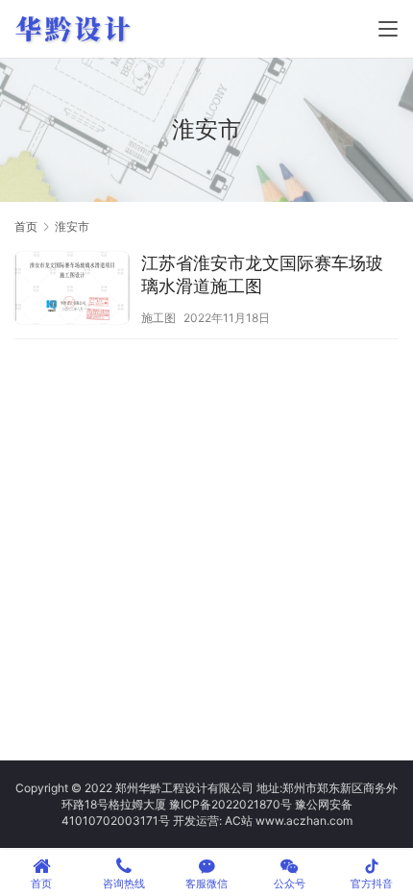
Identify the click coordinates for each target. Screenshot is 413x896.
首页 (25, 226)
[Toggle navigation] (388, 29)
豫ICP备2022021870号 (230, 804)
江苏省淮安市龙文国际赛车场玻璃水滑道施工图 (262, 274)
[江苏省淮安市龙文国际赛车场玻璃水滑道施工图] (72, 290)
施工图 (158, 318)
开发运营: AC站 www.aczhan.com (262, 820)
